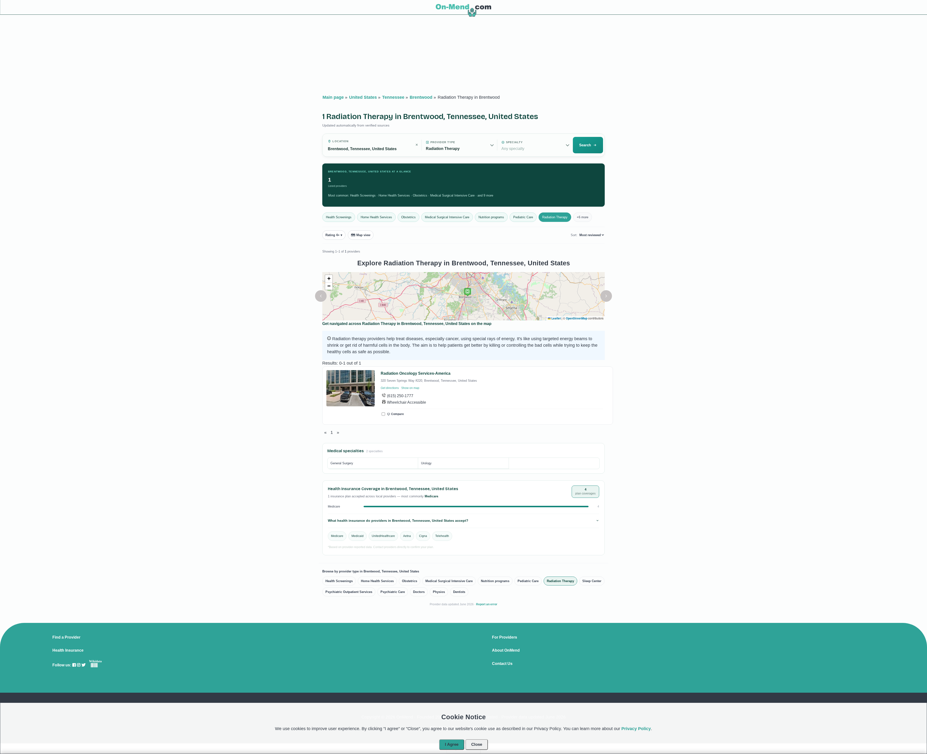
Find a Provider (66, 637)
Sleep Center (591, 581)
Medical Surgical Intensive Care (447, 217)
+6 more (582, 217)
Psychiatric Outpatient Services (348, 592)
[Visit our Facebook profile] (74, 665)
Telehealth (442, 536)
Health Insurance (68, 650)
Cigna (423, 536)
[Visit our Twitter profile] (83, 665)
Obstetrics (408, 217)
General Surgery (341, 463)
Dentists (459, 592)
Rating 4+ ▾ (333, 235)
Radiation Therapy (555, 217)
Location (340, 141)
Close (476, 744)
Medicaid (357, 536)
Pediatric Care (523, 217)
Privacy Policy (636, 728)
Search (585, 145)
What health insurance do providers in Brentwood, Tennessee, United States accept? (398, 520)
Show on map (410, 388)
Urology (426, 463)
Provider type (442, 142)
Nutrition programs (491, 217)
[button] (321, 296)
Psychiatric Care (392, 592)
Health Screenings (338, 217)
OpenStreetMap (576, 318)
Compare (397, 414)
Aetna (407, 536)
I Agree (451, 744)
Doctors (419, 592)
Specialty (514, 142)
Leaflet (556, 318)
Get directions (390, 388)
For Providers (504, 637)
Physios (439, 592)
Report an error (486, 604)
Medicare (337, 536)
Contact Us (502, 664)
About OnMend (506, 650)
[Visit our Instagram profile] (78, 665)
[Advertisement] (463, 56)
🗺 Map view (360, 235)
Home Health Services (376, 217)
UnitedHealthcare (383, 536)
